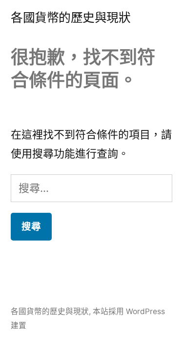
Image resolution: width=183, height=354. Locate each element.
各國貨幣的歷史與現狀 (70, 17)
